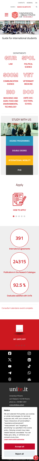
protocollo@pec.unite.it (16, 405)
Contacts (21, 3)
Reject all (19, 454)
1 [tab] (13, 216)
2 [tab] (16, 216)
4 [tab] (21, 216)
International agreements (19, 248)
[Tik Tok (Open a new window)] (29, 366)
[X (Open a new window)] (9, 359)
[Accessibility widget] (35, 457)
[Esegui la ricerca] (36, 7)
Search (13, 7)
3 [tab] (18, 216)
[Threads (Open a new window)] (9, 379)
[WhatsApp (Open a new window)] (29, 372)
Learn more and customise (14, 439)
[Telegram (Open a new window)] (9, 372)
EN (36, 3)
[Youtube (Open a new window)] (9, 366)
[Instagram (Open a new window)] (29, 353)
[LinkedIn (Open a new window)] (29, 359)
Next (36, 202)
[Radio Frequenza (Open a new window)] (29, 379)
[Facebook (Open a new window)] (9, 353)
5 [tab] (24, 216)
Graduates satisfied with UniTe (19, 295)
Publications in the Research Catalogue (19, 272)
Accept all (19, 446)
